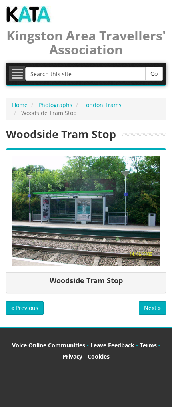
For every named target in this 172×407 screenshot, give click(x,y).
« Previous (24, 308)
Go (154, 73)
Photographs (55, 105)
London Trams (102, 105)
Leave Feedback (112, 345)
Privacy (72, 356)
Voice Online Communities (48, 345)
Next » (152, 308)
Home (20, 105)
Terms (148, 345)
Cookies (99, 356)
